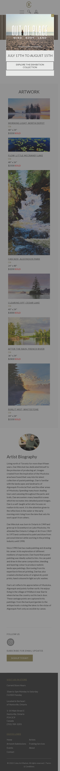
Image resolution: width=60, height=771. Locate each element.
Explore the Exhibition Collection (30, 66)
